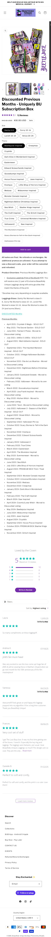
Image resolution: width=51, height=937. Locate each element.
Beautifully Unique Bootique (21, 936)
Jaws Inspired (36, 179)
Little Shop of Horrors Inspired (32, 185)
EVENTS (8, 851)
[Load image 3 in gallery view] (39, 89)
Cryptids (8, 151)
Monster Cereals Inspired (15, 196)
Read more (27, 751)
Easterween (9, 162)
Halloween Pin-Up (13, 241)
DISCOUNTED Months (12, 314)
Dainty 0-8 (9, 130)
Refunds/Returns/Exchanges (17, 857)
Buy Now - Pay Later (13, 840)
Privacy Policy (11, 862)
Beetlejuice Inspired (13, 146)
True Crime (9, 219)
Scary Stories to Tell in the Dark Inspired (23, 236)
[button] (5, 12)
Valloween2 (9, 224)
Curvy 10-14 (25, 130)
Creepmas (33, 146)
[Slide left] (2, 89)
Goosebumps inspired (14, 174)
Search (8, 823)
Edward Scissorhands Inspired (17, 168)
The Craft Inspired (12, 213)
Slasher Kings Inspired (30, 207)
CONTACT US (11, 845)
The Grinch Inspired (35, 213)
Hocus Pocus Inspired (14, 179)
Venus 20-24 (28, 136)
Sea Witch (8, 207)
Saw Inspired (26, 224)
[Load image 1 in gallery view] (12, 89)
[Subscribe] (39, 884)
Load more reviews (25, 801)
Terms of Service (12, 868)
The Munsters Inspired (15, 230)
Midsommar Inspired (27, 190)
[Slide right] (48, 89)
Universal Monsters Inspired (33, 219)
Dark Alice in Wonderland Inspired (19, 157)
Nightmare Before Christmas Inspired (21, 202)
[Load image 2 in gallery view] (25, 89)
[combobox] (37, 608)
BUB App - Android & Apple (16, 834)
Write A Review (25, 590)
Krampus (8, 185)
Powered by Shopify (37, 936)
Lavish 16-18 (10, 136)
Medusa (8, 190)
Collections (9, 829)
